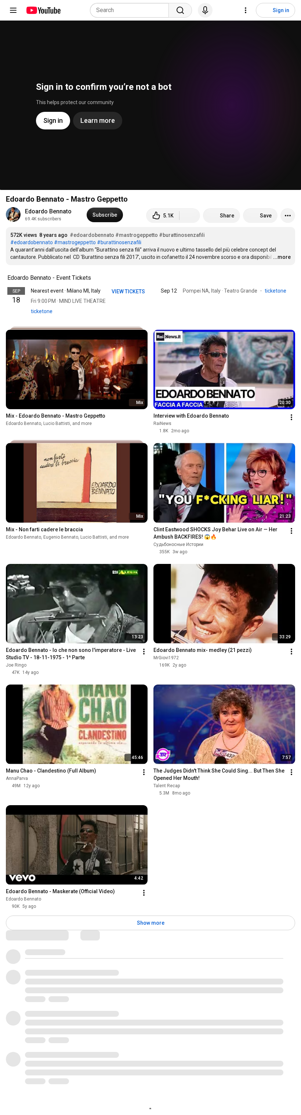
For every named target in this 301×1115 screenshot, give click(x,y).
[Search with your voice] (205, 10)
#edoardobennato (92, 235)
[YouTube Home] (43, 10)
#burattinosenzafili (182, 235)
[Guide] (13, 10)
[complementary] (95, 278)
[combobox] (131, 10)
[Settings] (245, 10)
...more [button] (282, 257)
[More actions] (287, 215)
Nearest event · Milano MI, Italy (66, 291)
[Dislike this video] (189, 215)
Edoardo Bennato (48, 211)
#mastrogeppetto (136, 235)
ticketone (41, 311)
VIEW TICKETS (129, 291)
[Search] (180, 10)
